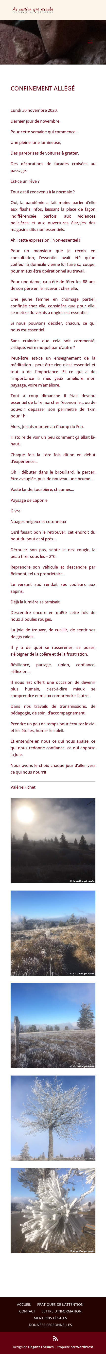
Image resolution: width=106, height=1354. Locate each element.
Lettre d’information (62, 1311)
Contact (27, 1311)
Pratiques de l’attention (60, 1304)
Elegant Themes (40, 1347)
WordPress (84, 1347)
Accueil (24, 1304)
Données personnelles (50, 1324)
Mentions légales (50, 1318)
